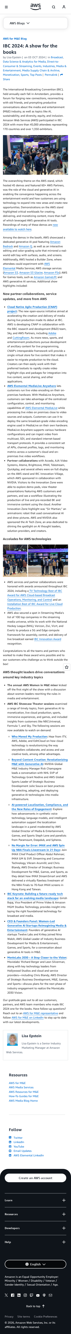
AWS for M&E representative (40, 1013)
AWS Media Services (21, 1087)
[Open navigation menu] (6, 7)
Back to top (33, 1306)
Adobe (52, 333)
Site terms (23, 1316)
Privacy (9, 1316)
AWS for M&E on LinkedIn (28, 1017)
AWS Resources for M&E (24, 1091)
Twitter (17, 1137)
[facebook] (12, 1296)
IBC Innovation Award (47, 639)
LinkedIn (18, 1142)
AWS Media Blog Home (23, 1100)
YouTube (18, 1146)
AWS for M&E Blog (15, 38)
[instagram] (25, 1296)
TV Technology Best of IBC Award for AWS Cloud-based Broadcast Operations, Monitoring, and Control (34, 595)
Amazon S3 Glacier (31, 272)
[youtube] (37, 1296)
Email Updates (22, 1150)
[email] (50, 1296)
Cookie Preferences (45, 1316)
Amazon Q (25, 246)
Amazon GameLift (45, 277)
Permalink (51, 74)
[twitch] (31, 1296)
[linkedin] (19, 1296)
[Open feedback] (66, 667)
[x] (6, 1296)
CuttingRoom (21, 337)
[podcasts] (44, 1296)
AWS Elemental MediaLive (41, 407)
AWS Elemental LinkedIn (28, 1155)
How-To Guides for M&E (24, 1096)
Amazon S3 (11, 272)
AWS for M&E (17, 1083)
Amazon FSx (51, 272)
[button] (20, 23)
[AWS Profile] (64, 7)
